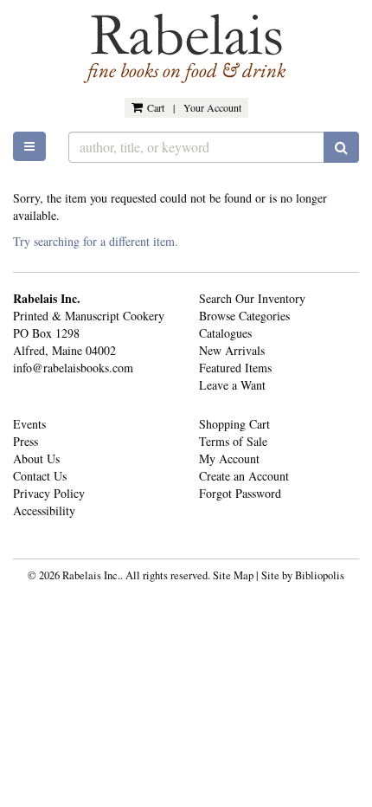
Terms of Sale (233, 441)
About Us (36, 458)
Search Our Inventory (252, 298)
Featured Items (235, 367)
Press (25, 441)
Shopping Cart (234, 424)
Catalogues (225, 333)
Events (29, 424)
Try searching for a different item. (95, 241)
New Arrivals (232, 350)
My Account (229, 458)
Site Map (233, 575)
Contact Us (40, 476)
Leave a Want (232, 385)
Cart (155, 107)
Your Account (212, 107)
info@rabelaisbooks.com (73, 367)
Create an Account (244, 476)
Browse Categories (244, 315)
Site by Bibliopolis (302, 575)
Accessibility (44, 510)
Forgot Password (240, 493)
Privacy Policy (49, 493)
